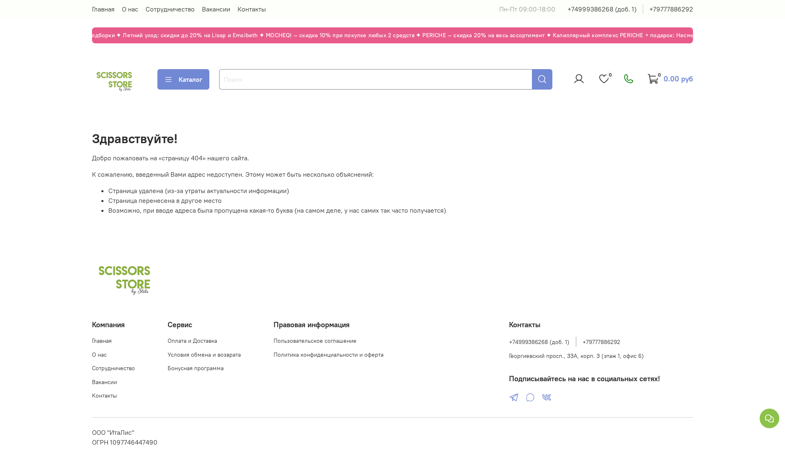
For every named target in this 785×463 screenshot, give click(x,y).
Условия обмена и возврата (204, 354)
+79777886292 (671, 9)
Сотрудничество (170, 9)
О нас (130, 9)
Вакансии (216, 9)
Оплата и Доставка (192, 340)
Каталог (190, 79)
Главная (103, 9)
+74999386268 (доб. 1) (602, 9)
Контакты (252, 9)
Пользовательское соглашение (315, 340)
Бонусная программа (196, 368)
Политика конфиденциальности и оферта (329, 354)
